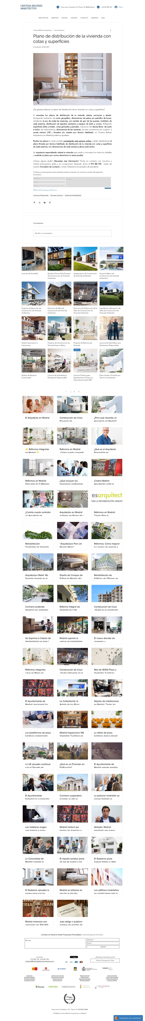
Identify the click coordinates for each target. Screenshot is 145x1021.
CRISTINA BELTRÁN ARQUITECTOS (31, 7)
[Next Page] (79, 392)
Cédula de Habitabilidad (73, 195)
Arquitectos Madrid (29, 979)
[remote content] (72, 178)
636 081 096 (44, 959)
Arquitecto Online (29, 980)
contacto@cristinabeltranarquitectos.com (39, 961)
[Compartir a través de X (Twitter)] (39, 202)
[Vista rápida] (34, 259)
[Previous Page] (66, 392)
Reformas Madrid (85, 980)
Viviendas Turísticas (56, 195)
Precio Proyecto (57, 980)
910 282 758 (34, 959)
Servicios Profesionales (41, 195)
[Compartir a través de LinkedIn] (45, 202)
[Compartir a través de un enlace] (50, 202)
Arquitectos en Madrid (78, 1013)
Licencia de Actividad (112, 977)
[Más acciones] (110, 30)
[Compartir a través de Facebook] (34, 202)
